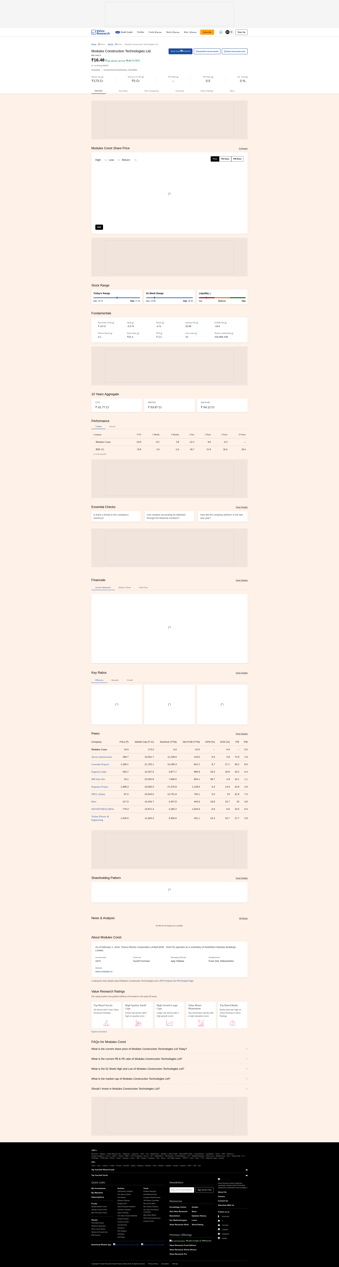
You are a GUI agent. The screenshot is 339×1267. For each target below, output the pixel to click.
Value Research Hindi (179, 1224)
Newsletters (175, 1216)
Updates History (199, 1216)
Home (93, 44)
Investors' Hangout (124, 1210)
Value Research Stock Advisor (183, 1250)
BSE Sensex (95, 1235)
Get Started (121, 1197)
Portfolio (140, 32)
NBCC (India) (98, 794)
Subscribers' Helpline (125, 1191)
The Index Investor (124, 1194)
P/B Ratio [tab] (237, 159)
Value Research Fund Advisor (183, 1245)
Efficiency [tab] (99, 680)
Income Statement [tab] (103, 587)
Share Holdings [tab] (206, 91)
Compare (243, 148)
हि (231, 32)
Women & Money (123, 1200)
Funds (151, 32)
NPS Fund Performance (151, 1218)
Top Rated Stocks (97, 1223)
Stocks (169, 32)
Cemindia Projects (100, 764)
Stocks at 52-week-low (99, 1232)
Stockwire (120, 1234)
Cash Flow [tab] (143, 587)
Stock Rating (197, 1224)
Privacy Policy (153, 1264)
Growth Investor (123, 1219)
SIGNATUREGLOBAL (102, 809)
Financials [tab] (180, 91)
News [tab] (232, 91)
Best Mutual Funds (150, 1194)
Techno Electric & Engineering (100, 818)
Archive (120, 1188)
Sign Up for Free (204, 1190)
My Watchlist (97, 1193)
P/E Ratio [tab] (225, 159)
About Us (222, 1192)
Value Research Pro (178, 1254)
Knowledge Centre (178, 1207)
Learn (194, 1220)
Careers (221, 1196)
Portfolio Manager (149, 1191)
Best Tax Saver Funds (99, 1213)
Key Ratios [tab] (123, 91)
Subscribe (207, 32)
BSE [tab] (99, 227)
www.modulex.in (104, 971)
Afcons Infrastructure (101, 757)
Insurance (121, 1228)
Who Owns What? (149, 1215)
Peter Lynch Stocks (98, 1229)
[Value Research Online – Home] (100, 32)
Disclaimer (165, 1264)
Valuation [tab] (115, 680)
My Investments (98, 1188)
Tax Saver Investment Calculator (151, 1211)
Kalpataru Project (99, 786)
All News (243, 918)
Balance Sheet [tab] (125, 587)
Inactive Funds (148, 1221)
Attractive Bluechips (98, 1226)
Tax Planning (122, 1225)
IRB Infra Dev (98, 779)
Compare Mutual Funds (151, 1197)
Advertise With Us (226, 1205)
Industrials (95, 70)
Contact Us (223, 1201)
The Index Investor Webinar (127, 1216)
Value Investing (122, 1213)
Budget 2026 (122, 1204)
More (186, 32)
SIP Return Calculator (151, 1200)
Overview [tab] (98, 91)
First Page (121, 1237)
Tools (145, 1188)
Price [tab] (215, 159)
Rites (93, 801)
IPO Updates (122, 1231)
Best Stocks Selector (150, 1207)
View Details (242, 507)
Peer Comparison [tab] (151, 91)
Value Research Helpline (126, 1207)
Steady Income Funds (99, 1210)
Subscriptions (97, 1197)
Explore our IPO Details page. (179, 981)
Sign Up (242, 32)
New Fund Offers (149, 1204)
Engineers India (98, 771)
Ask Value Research (178, 1211)
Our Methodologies (178, 1220)
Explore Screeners (99, 1032)
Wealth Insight (127, 32)
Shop (194, 1211)
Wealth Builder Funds (99, 1207)
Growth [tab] (130, 680)
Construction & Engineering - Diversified (120, 70)
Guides (195, 1207)
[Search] (221, 32)
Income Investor (123, 1222)
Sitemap (175, 1264)
